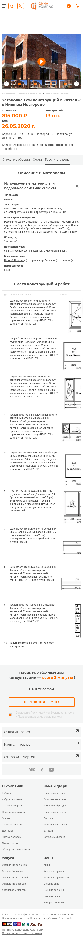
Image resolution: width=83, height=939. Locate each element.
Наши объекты (30, 93)
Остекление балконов (14, 865)
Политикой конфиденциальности (52, 712)
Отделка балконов (12, 871)
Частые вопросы (11, 837)
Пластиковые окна (54, 793)
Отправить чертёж (20, 757)
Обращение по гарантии (16, 849)
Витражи (49, 830)
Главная (8, 93)
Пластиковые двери (55, 812)
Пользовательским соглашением (40, 716)
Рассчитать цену (57, 159)
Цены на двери (52, 896)
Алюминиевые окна (55, 799)
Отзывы (6, 818)
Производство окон (13, 812)
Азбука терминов (12, 799)
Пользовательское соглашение (22, 933)
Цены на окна (51, 883)
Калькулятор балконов (57, 877)
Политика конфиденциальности (22, 929)
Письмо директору (13, 843)
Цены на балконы (54, 890)
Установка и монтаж (14, 890)
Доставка (7, 830)
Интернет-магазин (54, 902)
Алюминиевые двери (56, 824)
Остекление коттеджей (15, 877)
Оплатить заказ (17, 732)
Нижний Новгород (14, 260)
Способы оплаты (12, 824)
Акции (47, 865)
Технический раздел (55, 805)
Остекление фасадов (14, 883)
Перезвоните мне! (41, 702)
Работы (6, 793)
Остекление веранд (54, 837)
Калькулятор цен (18, 744)
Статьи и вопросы (12, 805)
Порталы (49, 818)
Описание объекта (16, 159)
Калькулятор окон (54, 871)
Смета (37, 159)
